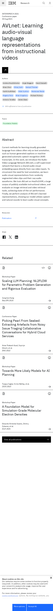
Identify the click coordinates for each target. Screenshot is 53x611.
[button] (51, 578)
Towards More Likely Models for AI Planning (26, 372)
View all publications (12, 439)
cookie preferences (10, 596)
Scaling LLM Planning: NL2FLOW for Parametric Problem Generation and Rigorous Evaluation (26, 284)
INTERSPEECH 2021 (10, 14)
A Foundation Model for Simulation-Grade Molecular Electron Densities (21, 410)
